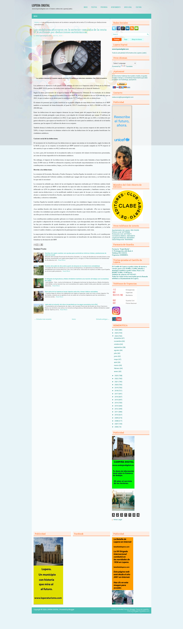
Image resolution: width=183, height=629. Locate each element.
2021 (117, 382)
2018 (117, 391)
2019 (117, 388)
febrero (117, 368)
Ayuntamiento (116, 7)
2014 (117, 403)
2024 (117, 336)
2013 (117, 406)
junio (116, 356)
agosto (117, 350)
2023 (117, 375)
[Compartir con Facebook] (42, 244)
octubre (117, 344)
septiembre (118, 347)
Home (36, 22)
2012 (117, 409)
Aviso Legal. (128, 7)
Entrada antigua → (102, 319)
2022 (117, 378)
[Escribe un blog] (37, 244)
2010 (117, 415)
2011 (117, 412)
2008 (117, 421)
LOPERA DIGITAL (41, 5)
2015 (117, 400)
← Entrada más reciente (42, 319)
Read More (61, 260)
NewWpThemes (123, 609)
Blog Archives (137, 39)
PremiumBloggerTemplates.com (138, 611)
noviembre (118, 341)
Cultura (138, 7)
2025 (117, 333)
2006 (117, 427)
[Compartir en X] (39, 244)
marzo (116, 365)
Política (94, 7)
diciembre (118, 338)
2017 (117, 394)
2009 (117, 418)
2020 (117, 385)
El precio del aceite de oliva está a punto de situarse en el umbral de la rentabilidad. (72, 266)
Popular (117, 39)
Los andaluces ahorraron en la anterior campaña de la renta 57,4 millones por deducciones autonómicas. (70, 30)
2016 (117, 397)
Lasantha (146, 609)
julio (115, 353)
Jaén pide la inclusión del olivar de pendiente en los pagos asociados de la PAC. (71, 304)
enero (116, 371)
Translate (129, 66)
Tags (125, 39)
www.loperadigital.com (43, 36)
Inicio (86, 7)
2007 (117, 424)
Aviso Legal (118, 519)
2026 (117, 330)
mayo (116, 359)
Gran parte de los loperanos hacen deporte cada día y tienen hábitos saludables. (71, 291)
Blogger (71, 609)
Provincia (104, 7)
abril (116, 362)
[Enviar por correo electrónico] (34, 244)
